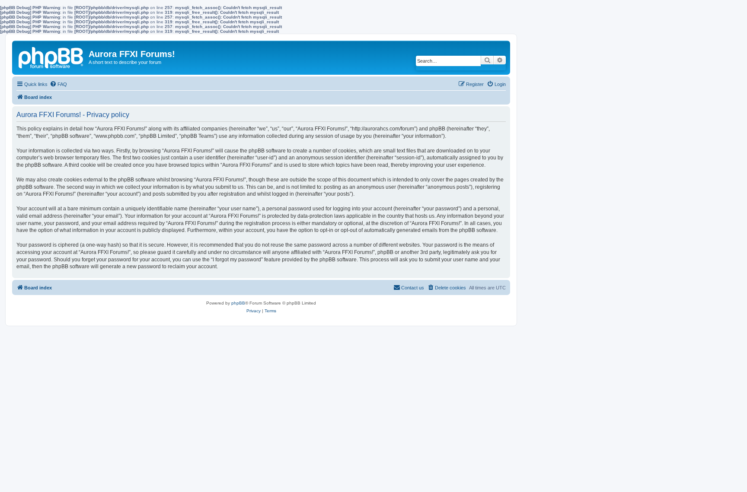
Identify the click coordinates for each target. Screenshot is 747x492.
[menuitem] (58, 84)
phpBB (238, 303)
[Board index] (51, 56)
